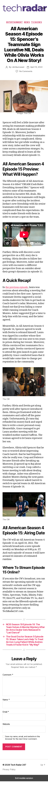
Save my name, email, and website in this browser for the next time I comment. (22, 737)
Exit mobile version (24, 778)
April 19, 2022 (36, 67)
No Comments (25, 71)
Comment (8, 675)
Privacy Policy (9, 769)
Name (6, 700)
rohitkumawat (18, 67)
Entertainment (14, 22)
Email (6, 712)
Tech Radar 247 (18, 764)
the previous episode (17, 287)
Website (6, 724)
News (27, 22)
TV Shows (36, 22)
